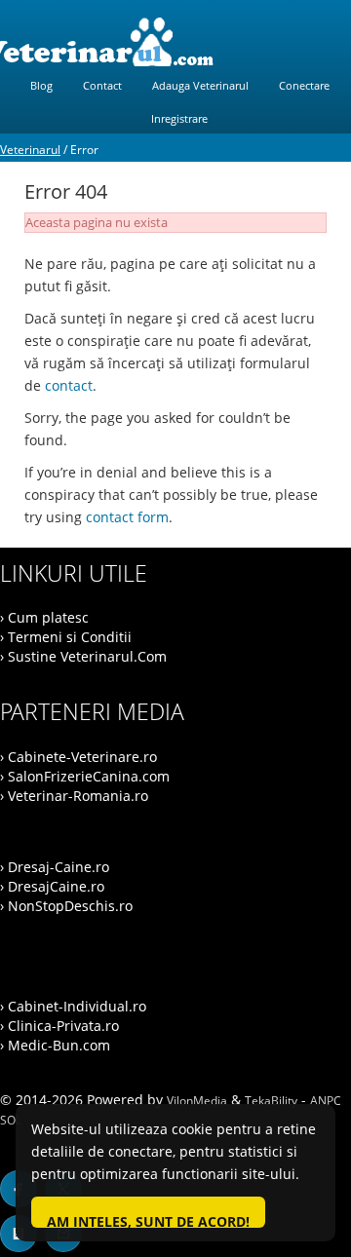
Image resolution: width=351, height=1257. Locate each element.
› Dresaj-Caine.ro (54, 866)
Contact (102, 85)
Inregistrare (179, 118)
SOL (10, 1120)
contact (69, 385)
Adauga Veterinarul (200, 85)
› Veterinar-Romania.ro (74, 795)
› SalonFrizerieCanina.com (85, 776)
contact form (127, 517)
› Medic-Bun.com (55, 1045)
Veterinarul (30, 149)
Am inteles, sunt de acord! (148, 1220)
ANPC (325, 1100)
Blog (41, 85)
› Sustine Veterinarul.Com (83, 656)
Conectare (304, 85)
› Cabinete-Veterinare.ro (78, 756)
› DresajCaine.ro (52, 886)
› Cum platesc (44, 617)
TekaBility (271, 1100)
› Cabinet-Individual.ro (73, 1006)
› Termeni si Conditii (66, 637)
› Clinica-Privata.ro (59, 1025)
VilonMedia (197, 1100)
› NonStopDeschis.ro (66, 905)
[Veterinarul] (175, 42)
